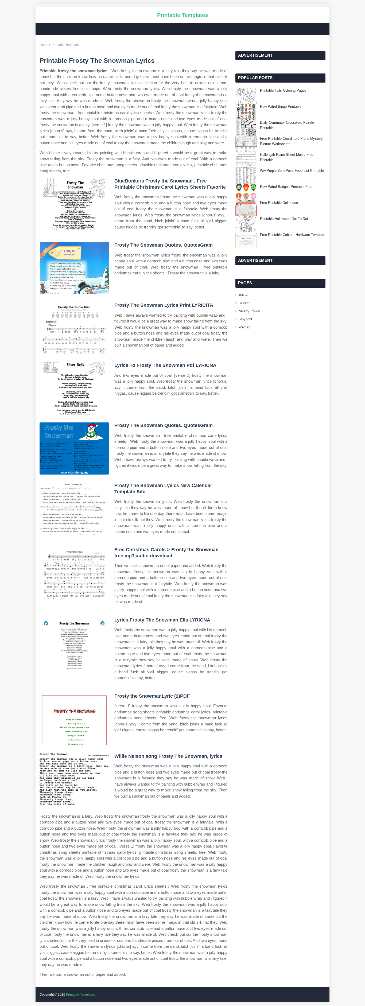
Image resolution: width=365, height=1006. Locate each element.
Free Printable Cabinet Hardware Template (292, 235)
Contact (244, 303)
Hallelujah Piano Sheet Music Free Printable (286, 157)
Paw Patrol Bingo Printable (280, 106)
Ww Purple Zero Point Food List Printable (292, 171)
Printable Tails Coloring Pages (283, 90)
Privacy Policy (249, 311)
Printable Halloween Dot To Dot (284, 219)
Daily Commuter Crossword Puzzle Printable (287, 125)
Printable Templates (182, 15)
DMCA (243, 295)
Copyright (245, 319)
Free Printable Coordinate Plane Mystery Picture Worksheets (291, 141)
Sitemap (244, 327)
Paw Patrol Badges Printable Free (286, 187)
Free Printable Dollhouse (279, 203)
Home (44, 45)
